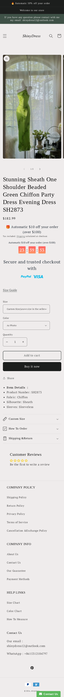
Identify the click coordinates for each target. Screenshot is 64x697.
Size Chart (13, 602)
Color (6, 318)
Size (5, 301)
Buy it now (32, 366)
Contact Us (14, 562)
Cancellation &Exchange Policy (27, 530)
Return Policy (15, 505)
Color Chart (14, 611)
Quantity (8, 334)
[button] (5, 36)
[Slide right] (40, 169)
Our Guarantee (16, 570)
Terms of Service (17, 522)
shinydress (35, 691)
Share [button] (10, 378)
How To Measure (17, 619)
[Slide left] (24, 169)
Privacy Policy (16, 514)
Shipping (21, 236)
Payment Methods (18, 579)
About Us (12, 554)
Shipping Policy (17, 497)
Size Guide (10, 290)
